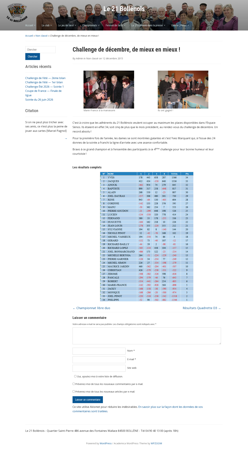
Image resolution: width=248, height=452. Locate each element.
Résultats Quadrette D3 (202, 308)
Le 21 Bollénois (124, 9)
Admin (79, 58)
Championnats (89, 25)
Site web (131, 367)
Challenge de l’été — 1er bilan (44, 82)
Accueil (29, 25)
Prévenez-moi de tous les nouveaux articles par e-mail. (105, 391)
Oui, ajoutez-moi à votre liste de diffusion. (99, 376)
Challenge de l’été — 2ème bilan (45, 78)
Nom (131, 350)
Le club (45, 25)
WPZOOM (156, 443)
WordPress (106, 443)
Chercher (32, 56)
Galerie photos (179, 25)
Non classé (41, 35)
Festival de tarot (114, 25)
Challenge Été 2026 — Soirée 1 (44, 86)
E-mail (131, 359)
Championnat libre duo (91, 308)
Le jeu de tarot (66, 25)
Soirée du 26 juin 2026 (39, 99)
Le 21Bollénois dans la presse (147, 25)
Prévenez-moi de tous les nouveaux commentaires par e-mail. (109, 384)
